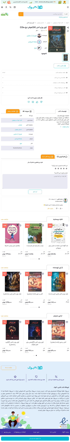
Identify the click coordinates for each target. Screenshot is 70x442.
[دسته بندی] (68, 7)
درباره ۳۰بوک (65, 432)
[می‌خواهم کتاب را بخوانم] (33, 102)
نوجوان (48, 23)
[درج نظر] (68, 31)
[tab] (27, 111)
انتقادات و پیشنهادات (20, 432)
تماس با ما (53, 432)
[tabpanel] (17, 131)
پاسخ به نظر (50, 208)
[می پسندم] (60, 208)
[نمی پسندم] (56, 208)
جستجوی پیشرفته (63, 17)
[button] (3, 241)
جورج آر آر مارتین (32, 36)
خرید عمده (36, 432)
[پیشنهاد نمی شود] (41, 102)
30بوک (67, 23)
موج (35, 48)
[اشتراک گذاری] (68, 27)
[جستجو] (20, 14)
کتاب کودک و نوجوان (58, 23)
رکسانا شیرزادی (32, 42)
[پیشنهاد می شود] (37, 102)
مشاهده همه (4, 219)
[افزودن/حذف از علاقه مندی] (67, 225)
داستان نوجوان (40, 23)
